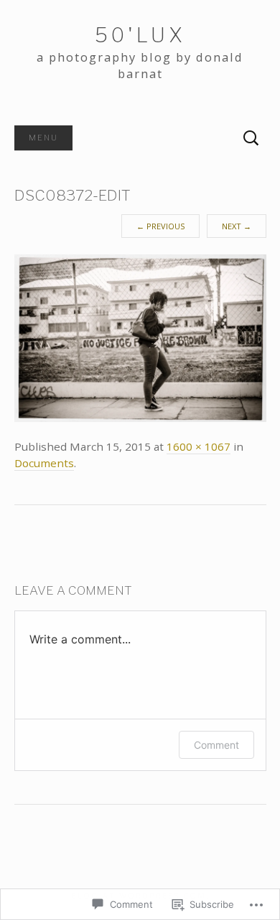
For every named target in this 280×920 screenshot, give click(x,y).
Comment (216, 745)
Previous (160, 226)
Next (236, 226)
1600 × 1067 (198, 446)
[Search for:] (251, 138)
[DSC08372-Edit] (140, 337)
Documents (44, 463)
